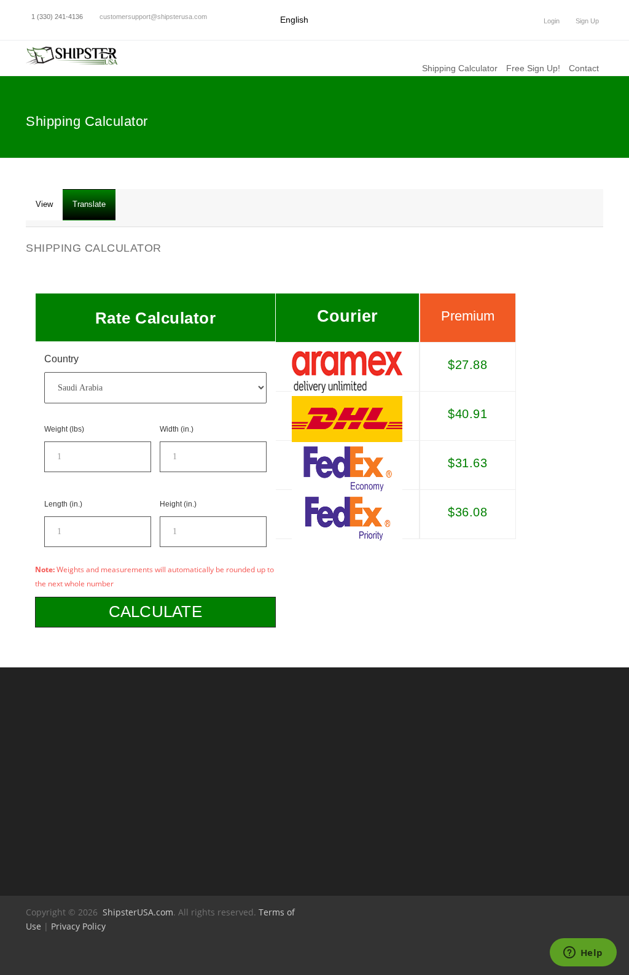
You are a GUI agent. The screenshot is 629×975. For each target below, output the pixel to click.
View (49, 210)
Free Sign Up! (533, 68)
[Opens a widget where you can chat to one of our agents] (583, 953)
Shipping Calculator (460, 68)
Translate (89, 204)
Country (61, 359)
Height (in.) (178, 504)
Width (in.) (176, 429)
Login (551, 21)
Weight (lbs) (64, 429)
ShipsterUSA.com (138, 912)
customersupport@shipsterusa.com (153, 16)
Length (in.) (63, 504)
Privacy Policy (78, 926)
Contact (584, 68)
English (294, 20)
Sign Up (586, 21)
